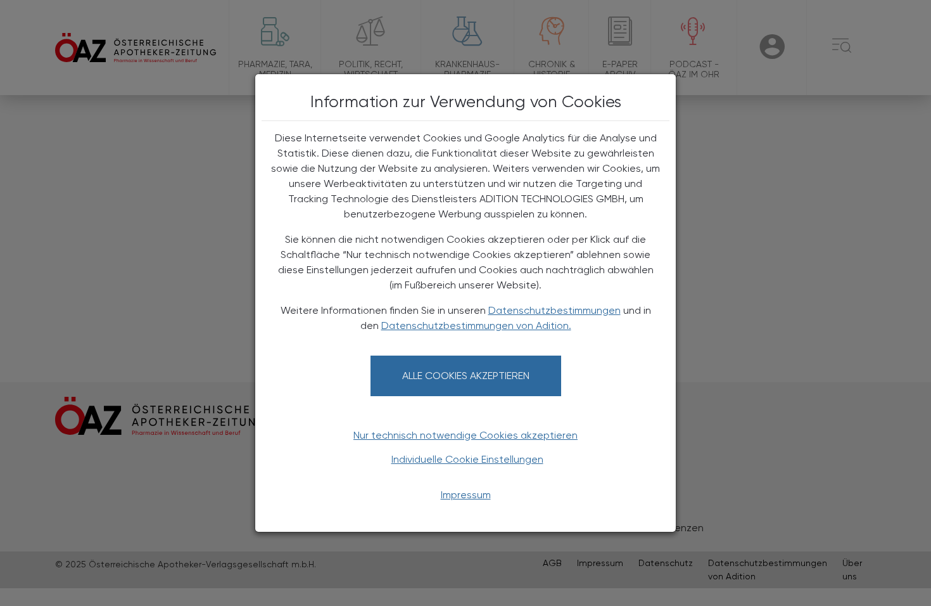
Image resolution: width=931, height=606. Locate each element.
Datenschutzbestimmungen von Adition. (476, 325)
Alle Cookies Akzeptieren (465, 376)
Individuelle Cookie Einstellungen (467, 459)
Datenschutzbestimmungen (554, 310)
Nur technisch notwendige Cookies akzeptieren (465, 435)
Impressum (466, 495)
